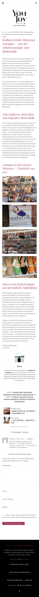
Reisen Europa (18, 34)
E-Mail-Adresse (8, 499)
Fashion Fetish (17, 32)
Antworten (30, 439)
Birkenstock (14, 399)
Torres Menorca (19, 401)
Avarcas (30, 397)
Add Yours (25, 432)
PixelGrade (28, 585)
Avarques (7, 399)
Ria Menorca (31, 399)
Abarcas (16, 397)
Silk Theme (20, 585)
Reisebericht (7, 34)
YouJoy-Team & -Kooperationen (19, 572)
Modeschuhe (29, 32)
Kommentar (6, 465)
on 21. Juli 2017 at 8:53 (19, 439)
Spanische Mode (27, 394)
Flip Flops (22, 399)
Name (4, 491)
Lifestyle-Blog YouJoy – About (19, 564)
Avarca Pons (23, 397)
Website (5, 507)
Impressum (28, 580)
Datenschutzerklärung (15, 580)
